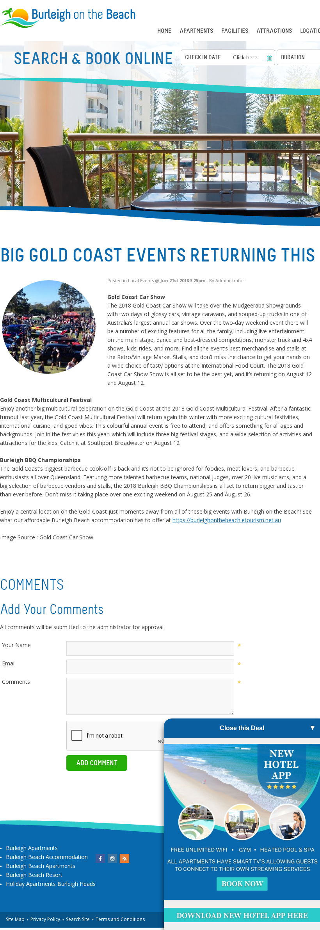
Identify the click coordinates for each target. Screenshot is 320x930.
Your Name (16, 645)
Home (164, 30)
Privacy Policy (45, 919)
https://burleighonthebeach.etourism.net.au (226, 520)
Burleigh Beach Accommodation (47, 857)
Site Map (15, 919)
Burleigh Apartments (32, 848)
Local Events (141, 280)
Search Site (78, 919)
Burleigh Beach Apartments (40, 866)
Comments (16, 681)
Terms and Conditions (120, 919)
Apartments (196, 30)
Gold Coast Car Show (66, 537)
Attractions (274, 30)
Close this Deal (242, 728)
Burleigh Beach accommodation (92, 520)
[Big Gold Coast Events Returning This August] (49, 327)
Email (9, 663)
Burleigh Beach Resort (34, 874)
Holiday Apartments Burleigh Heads (51, 883)
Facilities (234, 30)
